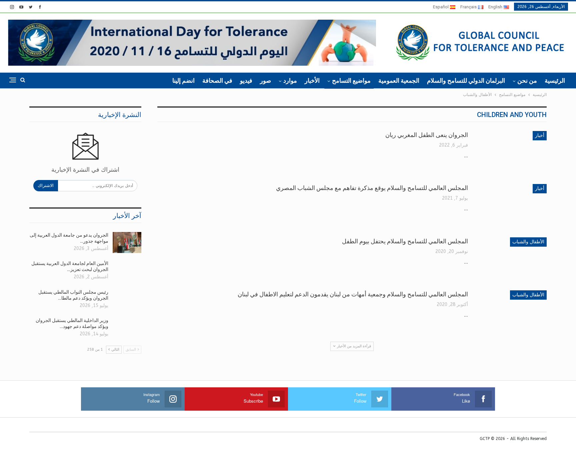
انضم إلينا (183, 80)
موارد (290, 80)
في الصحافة (217, 80)
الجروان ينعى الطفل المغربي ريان (426, 134)
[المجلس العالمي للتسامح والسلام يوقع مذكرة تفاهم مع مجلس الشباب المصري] (512, 206)
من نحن (527, 80)
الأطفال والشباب (528, 242)
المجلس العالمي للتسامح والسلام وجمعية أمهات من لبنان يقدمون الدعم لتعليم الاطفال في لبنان (353, 294)
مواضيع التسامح (351, 80)
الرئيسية (555, 80)
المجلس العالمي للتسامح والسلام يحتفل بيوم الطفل (405, 241)
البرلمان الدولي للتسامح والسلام (466, 80)
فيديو (246, 80)
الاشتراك (46, 185)
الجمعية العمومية (398, 80)
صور (265, 80)
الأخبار (312, 80)
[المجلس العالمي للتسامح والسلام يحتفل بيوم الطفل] (512, 259)
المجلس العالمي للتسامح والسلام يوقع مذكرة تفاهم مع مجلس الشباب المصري (372, 187)
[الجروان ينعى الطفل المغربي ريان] (512, 153)
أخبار (539, 135)
